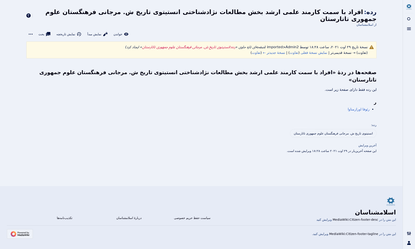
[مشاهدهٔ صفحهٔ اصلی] (409, 7)
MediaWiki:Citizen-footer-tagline (353, 234)
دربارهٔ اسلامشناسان (129, 218)
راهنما (28, 15)
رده (374, 125)
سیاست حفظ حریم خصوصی (192, 218)
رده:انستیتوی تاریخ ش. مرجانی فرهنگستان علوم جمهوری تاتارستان (188, 47)
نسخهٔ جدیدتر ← (274, 53)
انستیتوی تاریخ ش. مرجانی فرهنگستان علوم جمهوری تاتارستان (333, 133)
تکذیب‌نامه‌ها (64, 218)
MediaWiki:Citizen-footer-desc (355, 219)
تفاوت (294, 53)
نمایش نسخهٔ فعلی (314, 53)
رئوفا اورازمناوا (359, 109)
